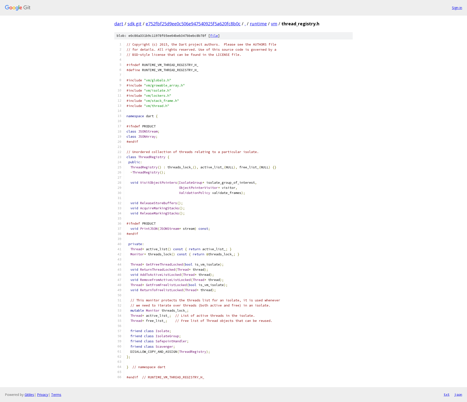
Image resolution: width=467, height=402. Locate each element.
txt (446, 394)
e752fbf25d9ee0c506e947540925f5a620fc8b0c (193, 24)
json (458, 394)
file (214, 36)
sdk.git (134, 24)
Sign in (457, 7)
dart (118, 24)
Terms (56, 394)
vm (274, 24)
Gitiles (29, 394)
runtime (258, 24)
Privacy (42, 394)
